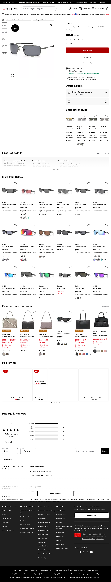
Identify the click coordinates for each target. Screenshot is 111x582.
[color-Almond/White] (4, 354)
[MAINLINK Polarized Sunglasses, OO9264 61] (64, 232)
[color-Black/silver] (76, 354)
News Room (60, 536)
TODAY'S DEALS (9, 2)
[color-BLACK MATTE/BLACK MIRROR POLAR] (98, 259)
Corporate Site (60, 518)
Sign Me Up (91, 515)
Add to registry (87, 63)
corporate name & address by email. (89, 577)
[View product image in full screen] (12, 75)
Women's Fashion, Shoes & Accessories (18, 20)
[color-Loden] (102, 351)
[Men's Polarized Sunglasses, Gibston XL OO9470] (64, 190)
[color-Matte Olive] (40, 256)
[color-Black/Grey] (82, 144)
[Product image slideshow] (32, 50)
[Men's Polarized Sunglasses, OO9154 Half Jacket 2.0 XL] (83, 190)
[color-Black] (95, 351)
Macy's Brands (43, 526)
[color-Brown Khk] (43, 354)
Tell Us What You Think (45, 554)
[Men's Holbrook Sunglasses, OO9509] (101, 274)
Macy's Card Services (27, 528)
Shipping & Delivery (8, 530)
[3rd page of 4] (56, 402)
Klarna (4, 514)
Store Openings (43, 546)
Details (76, 35)
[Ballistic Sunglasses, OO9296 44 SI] (28, 274)
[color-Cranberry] (83, 354)
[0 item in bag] (107, 9)
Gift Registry (42, 558)
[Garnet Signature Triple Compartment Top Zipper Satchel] (10, 319)
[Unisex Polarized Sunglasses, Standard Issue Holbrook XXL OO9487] (46, 232)
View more (55, 169)
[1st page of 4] (51, 402)
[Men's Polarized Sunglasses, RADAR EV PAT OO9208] (101, 232)
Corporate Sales (61, 514)
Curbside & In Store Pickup (46, 511)
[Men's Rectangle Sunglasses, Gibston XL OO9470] (10, 274)
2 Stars (31, 435)
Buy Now (87, 57)
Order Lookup (6, 518)
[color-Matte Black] (25, 217)
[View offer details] (87, 93)
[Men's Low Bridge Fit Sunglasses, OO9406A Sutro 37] (28, 232)
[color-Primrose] (105, 351)
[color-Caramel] (80, 354)
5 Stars (31, 423)
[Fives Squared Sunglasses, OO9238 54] (83, 232)
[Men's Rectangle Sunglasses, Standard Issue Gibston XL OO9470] (101, 190)
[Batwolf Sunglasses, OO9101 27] (10, 190)
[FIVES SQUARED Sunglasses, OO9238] (10, 232)
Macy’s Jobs (60, 532)
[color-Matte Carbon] (22, 217)
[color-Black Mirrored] (62, 344)
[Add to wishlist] (50, 25)
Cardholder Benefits (26, 517)
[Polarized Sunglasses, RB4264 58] (70, 119)
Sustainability (60, 544)
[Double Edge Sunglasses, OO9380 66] (83, 274)
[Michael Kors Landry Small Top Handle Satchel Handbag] (101, 319)
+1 (90, 354)
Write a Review (11, 442)
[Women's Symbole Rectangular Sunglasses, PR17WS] (64, 319)
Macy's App (42, 518)
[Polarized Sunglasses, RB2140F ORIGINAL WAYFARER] (93, 119)
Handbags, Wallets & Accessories (43, 20)
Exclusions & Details (88, 539)
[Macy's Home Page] (9, 9)
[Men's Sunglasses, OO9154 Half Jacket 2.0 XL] (46, 190)
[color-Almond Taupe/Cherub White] (40, 354)
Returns (4, 526)
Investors (59, 522)
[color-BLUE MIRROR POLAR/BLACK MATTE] (102, 259)
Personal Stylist (43, 534)
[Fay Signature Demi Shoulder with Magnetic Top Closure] (46, 319)
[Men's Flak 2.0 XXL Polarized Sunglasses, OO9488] (28, 190)
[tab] (4, 25)
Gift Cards (23, 521)
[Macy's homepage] (3, 20)
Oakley (68, 24)
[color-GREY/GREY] (7, 259)
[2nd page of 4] (54, 402)
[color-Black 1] (22, 259)
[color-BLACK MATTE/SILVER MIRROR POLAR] (79, 144)
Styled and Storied (62, 548)
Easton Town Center (88, 77)
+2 (105, 260)
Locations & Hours (44, 514)
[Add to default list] (72, 116)
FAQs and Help (6, 511)
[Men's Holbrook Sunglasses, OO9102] (46, 274)
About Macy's (60, 511)
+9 (68, 344)
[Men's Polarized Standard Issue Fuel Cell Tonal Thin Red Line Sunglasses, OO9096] (64, 274)
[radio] (79, 144)
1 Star (31, 439)
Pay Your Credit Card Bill (28, 532)
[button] (28, 50)
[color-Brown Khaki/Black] (7, 354)
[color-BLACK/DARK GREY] (58, 344)
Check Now (100, 539)
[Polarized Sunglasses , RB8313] (104, 119)
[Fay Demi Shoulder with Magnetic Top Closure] (28, 319)
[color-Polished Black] (29, 217)
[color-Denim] (87, 354)
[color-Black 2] (25, 259)
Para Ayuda (5, 522)
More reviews (55, 493)
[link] (70, 134)
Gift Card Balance (25, 524)
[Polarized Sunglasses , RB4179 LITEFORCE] (81, 119)
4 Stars (31, 427)
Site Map (59, 540)
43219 (79, 68)
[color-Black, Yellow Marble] (65, 344)
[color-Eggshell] (98, 351)
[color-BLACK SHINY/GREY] (4, 259)
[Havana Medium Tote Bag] (83, 319)
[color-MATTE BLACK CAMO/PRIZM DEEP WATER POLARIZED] (95, 259)
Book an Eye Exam (44, 550)
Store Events (42, 542)
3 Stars (31, 431)
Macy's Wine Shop (44, 530)
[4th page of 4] (59, 402)
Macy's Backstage (44, 522)
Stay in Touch (42, 538)
